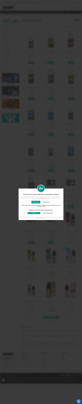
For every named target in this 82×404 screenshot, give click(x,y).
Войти (34, 213)
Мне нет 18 (46, 202)
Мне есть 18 (36, 202)
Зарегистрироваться (48, 213)
